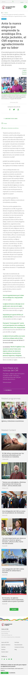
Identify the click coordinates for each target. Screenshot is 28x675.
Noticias (6, 12)
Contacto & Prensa (19, 647)
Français (24, 72)
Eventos (3, 649)
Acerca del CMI (5, 642)
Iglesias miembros (5, 644)
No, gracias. (12, 672)
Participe (17, 642)
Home (1, 12)
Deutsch (24, 74)
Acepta (4, 672)
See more (14, 609)
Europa (5, 123)
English (25, 70)
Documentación (18, 644)
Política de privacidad (7, 382)
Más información (8, 670)
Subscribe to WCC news (11, 118)
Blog (16, 649)
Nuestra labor (4, 652)
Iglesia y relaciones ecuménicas (11, 128)
